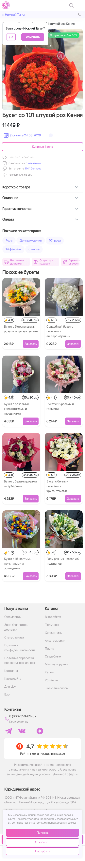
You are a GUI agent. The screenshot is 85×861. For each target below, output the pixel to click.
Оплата (8, 219)
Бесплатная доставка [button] (17, 262)
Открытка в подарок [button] (46, 262)
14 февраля (13, 249)
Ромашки (51, 680)
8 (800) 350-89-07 (22, 716)
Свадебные (53, 656)
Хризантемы (53, 633)
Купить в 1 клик (42, 146)
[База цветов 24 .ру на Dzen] (40, 731)
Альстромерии (55, 640)
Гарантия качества (16, 208)
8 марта (34, 249)
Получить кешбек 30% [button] (63, 35)
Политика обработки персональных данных (20, 660)
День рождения (31, 240)
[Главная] (6, 5)
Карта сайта (12, 678)
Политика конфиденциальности (19, 647)
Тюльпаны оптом (56, 688)
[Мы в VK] (21, 731)
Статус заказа (14, 637)
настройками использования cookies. (54, 822)
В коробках (53, 617)
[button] (32, 168)
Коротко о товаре (16, 187)
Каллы (49, 672)
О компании (13, 617)
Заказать (31, 344)
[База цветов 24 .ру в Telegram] (8, 731)
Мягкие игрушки (56, 664)
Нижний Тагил (15, 14)
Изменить (33, 37)
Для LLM (10, 686)
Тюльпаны (52, 625)
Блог (7, 694)
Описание (10, 198)
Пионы (49, 648)
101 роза (55, 240)
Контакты (11, 671)
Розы (9, 240)
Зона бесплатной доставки (16, 627)
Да (11, 37)
